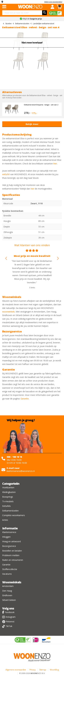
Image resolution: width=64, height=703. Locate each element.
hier (55, 163)
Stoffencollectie (9, 569)
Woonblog (54, 669)
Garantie (25, 398)
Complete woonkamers (13, 515)
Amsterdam (8, 586)
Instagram (10, 616)
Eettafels (6, 506)
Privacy (33, 669)
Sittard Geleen (9, 600)
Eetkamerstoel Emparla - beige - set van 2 (41, 105)
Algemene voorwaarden (16, 669)
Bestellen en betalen (12, 550)
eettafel (6, 174)
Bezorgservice (9, 546)
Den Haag (7, 590)
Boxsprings (7, 496)
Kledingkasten (9, 492)
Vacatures (7, 573)
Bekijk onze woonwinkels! (53, 2)
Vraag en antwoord (11, 541)
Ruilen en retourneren (12, 560)
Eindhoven (7, 595)
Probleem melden (10, 555)
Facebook (9, 612)
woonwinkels (8, 311)
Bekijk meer (32, 124)
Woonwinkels (11, 582)
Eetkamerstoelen (10, 510)
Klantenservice (9, 532)
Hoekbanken (8, 487)
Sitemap (42, 669)
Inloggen (6, 536)
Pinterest (10, 621)
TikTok (9, 626)
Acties (5, 519)
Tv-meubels (8, 501)
